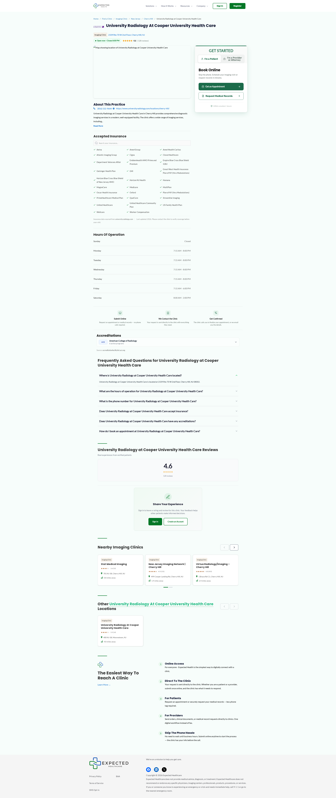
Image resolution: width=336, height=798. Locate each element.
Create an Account (176, 521)
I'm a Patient (211, 59)
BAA (118, 776)
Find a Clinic (107, 19)
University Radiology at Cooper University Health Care (161, 604)
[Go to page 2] (171, 587)
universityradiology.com (124, 219)
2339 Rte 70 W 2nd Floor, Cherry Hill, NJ (126, 35)
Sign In (155, 521)
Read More (98, 126)
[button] (220, 6)
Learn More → (104, 684)
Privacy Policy (95, 776)
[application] (155, 6)
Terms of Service (96, 783)
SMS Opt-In (94, 790)
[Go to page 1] (165, 587)
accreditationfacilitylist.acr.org (114, 350)
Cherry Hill (148, 19)
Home (95, 19)
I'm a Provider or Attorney (234, 58)
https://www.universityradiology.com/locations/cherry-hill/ (142, 108)
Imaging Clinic (122, 19)
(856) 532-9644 (104, 108)
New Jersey (136, 19)
